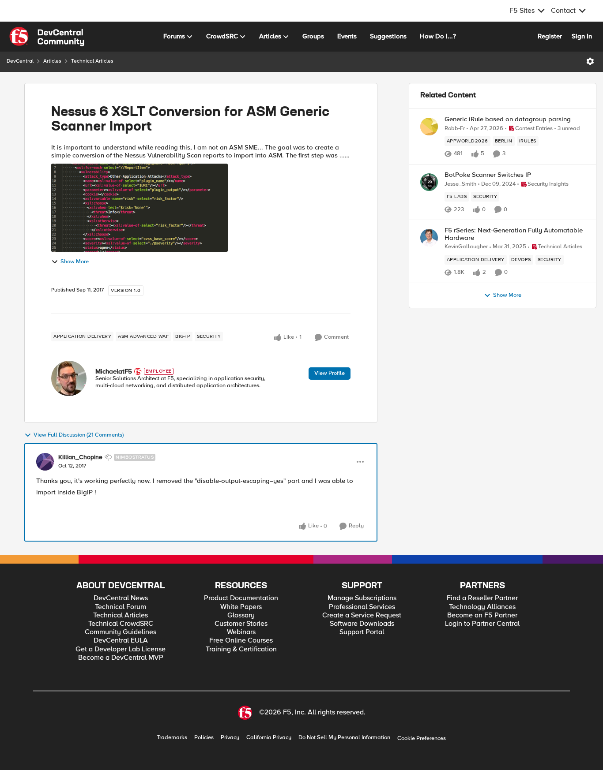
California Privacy (268, 737)
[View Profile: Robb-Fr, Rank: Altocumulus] (429, 126)
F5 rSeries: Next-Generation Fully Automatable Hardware (514, 234)
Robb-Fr (455, 128)
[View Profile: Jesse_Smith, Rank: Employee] (429, 182)
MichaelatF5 (113, 371)
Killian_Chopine (80, 457)
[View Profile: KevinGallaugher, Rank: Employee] (429, 238)
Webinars (241, 632)
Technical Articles (92, 61)
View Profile (329, 373)
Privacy (230, 737)
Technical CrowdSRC (120, 624)
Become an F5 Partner (482, 615)
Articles (52, 61)
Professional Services (362, 607)
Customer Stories (241, 624)
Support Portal (361, 632)
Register (550, 36)
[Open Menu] (590, 61)
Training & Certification (241, 649)
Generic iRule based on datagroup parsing (508, 119)
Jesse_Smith (460, 184)
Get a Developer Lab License (120, 649)
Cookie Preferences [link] (421, 738)
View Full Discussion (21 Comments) (79, 435)
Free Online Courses (241, 640)
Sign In (582, 36)
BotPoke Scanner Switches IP (488, 175)
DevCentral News (121, 598)
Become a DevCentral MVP (120, 658)
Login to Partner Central (482, 624)
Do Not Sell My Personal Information (344, 737)
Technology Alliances (482, 607)
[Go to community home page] (47, 36)
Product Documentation (241, 598)
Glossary (241, 615)
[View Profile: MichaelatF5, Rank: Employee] (69, 378)
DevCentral (20, 61)
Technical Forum (120, 607)
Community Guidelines (120, 632)
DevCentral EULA (121, 640)
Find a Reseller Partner (482, 598)
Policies (204, 737)
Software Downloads (362, 624)
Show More (74, 261)
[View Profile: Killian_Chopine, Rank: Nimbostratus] (45, 462)
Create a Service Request (361, 615)
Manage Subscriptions (362, 598)
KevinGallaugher (466, 246)
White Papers (241, 607)
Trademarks (172, 737)
